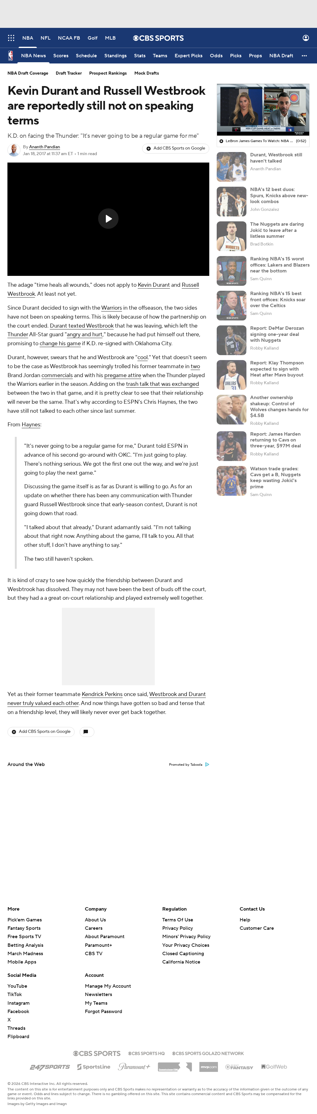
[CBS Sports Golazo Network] (208, 1053)
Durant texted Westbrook (82, 325)
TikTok (14, 994)
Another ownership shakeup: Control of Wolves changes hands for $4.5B (279, 406)
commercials (57, 375)
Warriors (111, 307)
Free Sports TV (24, 936)
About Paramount (104, 936)
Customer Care (257, 928)
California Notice (181, 962)
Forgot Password (103, 1011)
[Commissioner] (175, 1065)
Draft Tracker (69, 73)
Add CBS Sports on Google (179, 148)
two (195, 366)
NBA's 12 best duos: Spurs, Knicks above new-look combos (279, 195)
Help (245, 920)
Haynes (31, 424)
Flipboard (18, 1036)
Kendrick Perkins (102, 694)
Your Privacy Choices (185, 945)
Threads (16, 1028)
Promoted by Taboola (185, 765)
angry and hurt (84, 334)
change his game (60, 343)
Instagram (18, 1003)
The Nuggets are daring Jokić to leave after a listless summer (277, 230)
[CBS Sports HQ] (146, 1053)
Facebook (18, 1011)
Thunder (17, 334)
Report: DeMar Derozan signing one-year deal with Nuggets (277, 334)
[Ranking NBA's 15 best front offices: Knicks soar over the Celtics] (231, 305)
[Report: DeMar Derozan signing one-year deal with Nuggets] (231, 340)
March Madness (25, 954)
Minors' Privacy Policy (186, 936)
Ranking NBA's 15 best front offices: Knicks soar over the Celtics (278, 299)
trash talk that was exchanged (162, 384)
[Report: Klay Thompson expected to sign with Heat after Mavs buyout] (231, 375)
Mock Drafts (146, 73)
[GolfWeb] (274, 1067)
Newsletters (98, 994)
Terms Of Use (177, 920)
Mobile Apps (21, 962)
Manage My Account (108, 986)
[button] (11, 38)
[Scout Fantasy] (239, 1067)
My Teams (96, 1003)
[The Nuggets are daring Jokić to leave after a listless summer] (231, 236)
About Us (95, 920)
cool (142, 357)
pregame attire (122, 375)
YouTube (17, 986)
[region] (108, 219)
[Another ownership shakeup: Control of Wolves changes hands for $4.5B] (231, 409)
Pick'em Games (24, 920)
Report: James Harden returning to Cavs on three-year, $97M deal (275, 440)
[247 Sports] (50, 1066)
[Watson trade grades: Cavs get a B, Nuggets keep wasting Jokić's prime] (231, 481)
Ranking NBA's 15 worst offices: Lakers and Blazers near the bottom (280, 265)
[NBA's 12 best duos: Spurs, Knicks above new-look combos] (231, 201)
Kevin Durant (154, 285)
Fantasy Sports (24, 928)
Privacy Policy (177, 928)
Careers (93, 928)
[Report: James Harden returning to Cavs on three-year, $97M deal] (231, 446)
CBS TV (93, 954)
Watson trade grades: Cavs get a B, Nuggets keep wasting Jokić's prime (275, 478)
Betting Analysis (25, 945)
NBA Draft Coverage (27, 73)
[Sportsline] (94, 1066)
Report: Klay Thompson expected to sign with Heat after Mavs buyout (277, 369)
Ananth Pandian (44, 147)
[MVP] (208, 1064)
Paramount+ (98, 945)
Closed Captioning (183, 954)
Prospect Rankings (108, 73)
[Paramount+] (134, 1065)
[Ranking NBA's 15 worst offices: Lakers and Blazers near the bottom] (231, 271)
